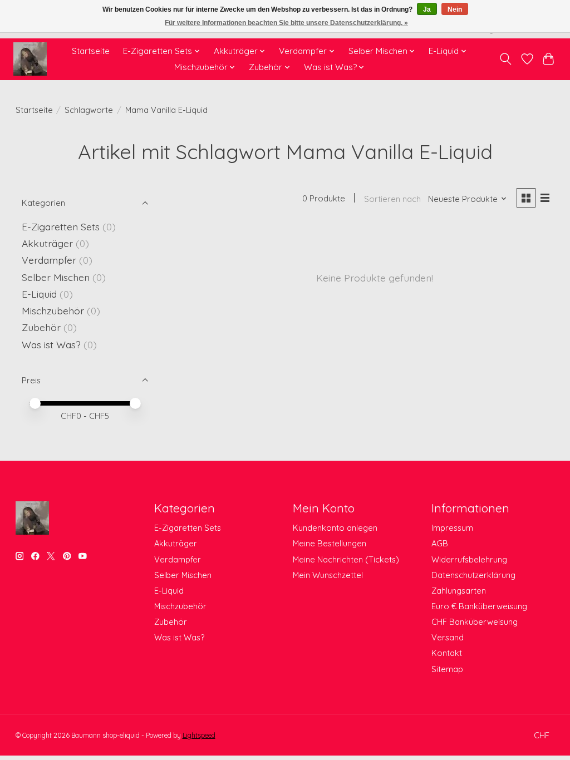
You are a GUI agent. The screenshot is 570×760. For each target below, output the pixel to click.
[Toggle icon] (505, 59)
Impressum (452, 527)
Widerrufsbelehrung (469, 559)
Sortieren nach (392, 199)
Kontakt (446, 653)
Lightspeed (199, 735)
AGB (439, 543)
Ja (427, 9)
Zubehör (41, 327)
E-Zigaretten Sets (61, 226)
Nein (455, 9)
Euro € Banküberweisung (479, 606)
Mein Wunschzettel (328, 575)
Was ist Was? (51, 344)
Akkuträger (47, 243)
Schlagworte (89, 110)
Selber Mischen (56, 277)
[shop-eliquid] (30, 59)
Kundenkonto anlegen (335, 527)
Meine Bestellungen (329, 543)
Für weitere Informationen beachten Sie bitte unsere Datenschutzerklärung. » (286, 23)
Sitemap (447, 669)
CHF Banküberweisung (474, 621)
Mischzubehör (53, 310)
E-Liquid (39, 294)
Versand (447, 637)
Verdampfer (49, 260)
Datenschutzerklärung (473, 575)
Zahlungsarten (458, 590)
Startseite (91, 51)
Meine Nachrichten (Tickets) (346, 559)
